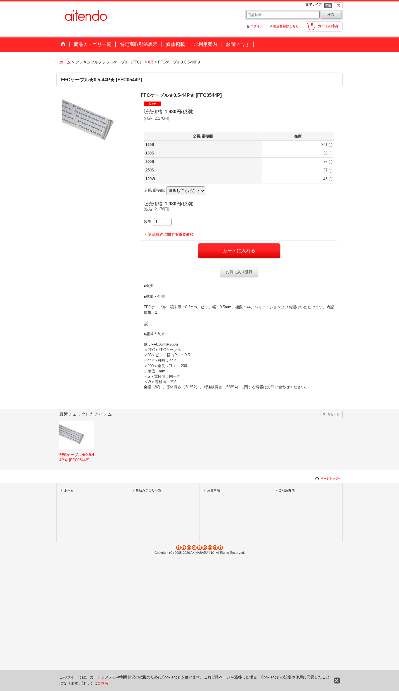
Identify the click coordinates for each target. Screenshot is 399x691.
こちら (103, 683)
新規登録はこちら (286, 26)
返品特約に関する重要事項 (171, 234)
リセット (333, 414)
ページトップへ (331, 478)
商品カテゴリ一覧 (148, 490)
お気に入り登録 (239, 272)
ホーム (69, 490)
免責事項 (213, 490)
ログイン (256, 26)
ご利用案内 (287, 490)
